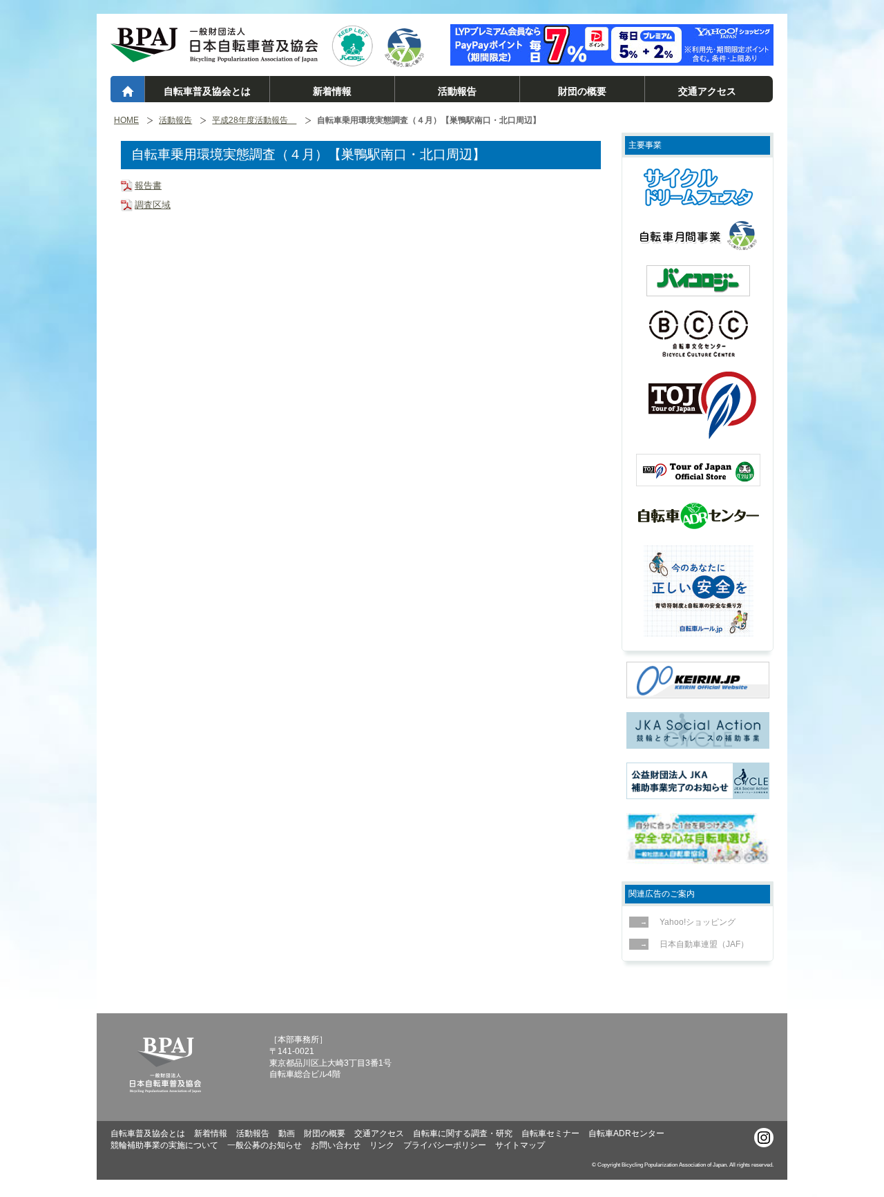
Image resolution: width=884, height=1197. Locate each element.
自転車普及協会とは (207, 91)
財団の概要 (582, 91)
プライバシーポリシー (444, 1145)
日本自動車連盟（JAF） (704, 944)
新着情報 (332, 91)
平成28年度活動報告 (254, 120)
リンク (381, 1145)
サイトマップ (520, 1145)
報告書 (148, 185)
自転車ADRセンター (626, 1133)
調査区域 (153, 205)
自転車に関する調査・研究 (462, 1133)
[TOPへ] (214, 56)
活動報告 (457, 91)
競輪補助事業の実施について (164, 1145)
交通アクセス (707, 91)
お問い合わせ (336, 1145)
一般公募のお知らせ (264, 1145)
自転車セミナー (550, 1133)
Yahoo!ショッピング (698, 922)
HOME (126, 120)
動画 (286, 1133)
